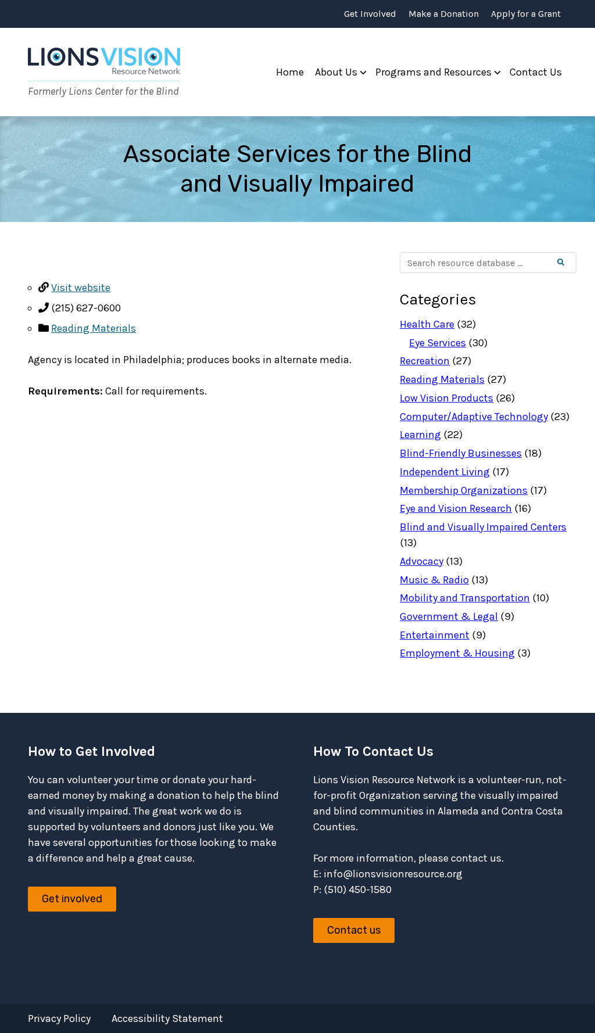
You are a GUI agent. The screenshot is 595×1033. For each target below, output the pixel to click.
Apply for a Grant (526, 14)
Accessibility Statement (167, 1018)
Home (290, 72)
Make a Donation (443, 14)
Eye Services (437, 342)
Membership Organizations (464, 490)
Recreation (425, 360)
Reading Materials (93, 328)
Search (570, 263)
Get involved (72, 898)
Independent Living (445, 471)
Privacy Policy (59, 1018)
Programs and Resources (433, 72)
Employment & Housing (457, 653)
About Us (336, 72)
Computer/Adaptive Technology (474, 416)
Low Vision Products (446, 398)
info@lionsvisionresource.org (393, 873)
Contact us (354, 930)
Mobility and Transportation (465, 597)
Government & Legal (449, 616)
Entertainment (434, 635)
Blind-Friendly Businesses (461, 453)
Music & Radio (434, 579)
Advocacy (421, 561)
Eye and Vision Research (456, 508)
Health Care (427, 324)
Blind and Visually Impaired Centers (483, 527)
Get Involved (370, 14)
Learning (420, 434)
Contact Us (536, 72)
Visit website (80, 287)
